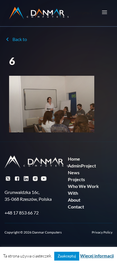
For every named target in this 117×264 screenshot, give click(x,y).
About (74, 199)
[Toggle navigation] (104, 12)
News (74, 172)
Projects (76, 179)
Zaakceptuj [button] (67, 256)
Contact (76, 206)
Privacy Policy (102, 232)
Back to (19, 39)
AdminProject (82, 165)
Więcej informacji (97, 255)
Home (74, 158)
